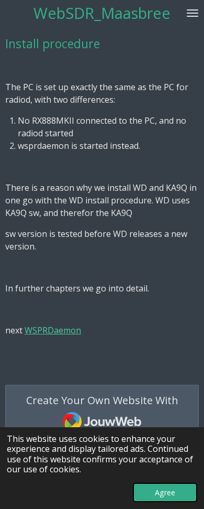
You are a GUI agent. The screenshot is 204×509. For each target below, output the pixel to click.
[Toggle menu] (192, 13)
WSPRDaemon (53, 330)
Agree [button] (165, 492)
